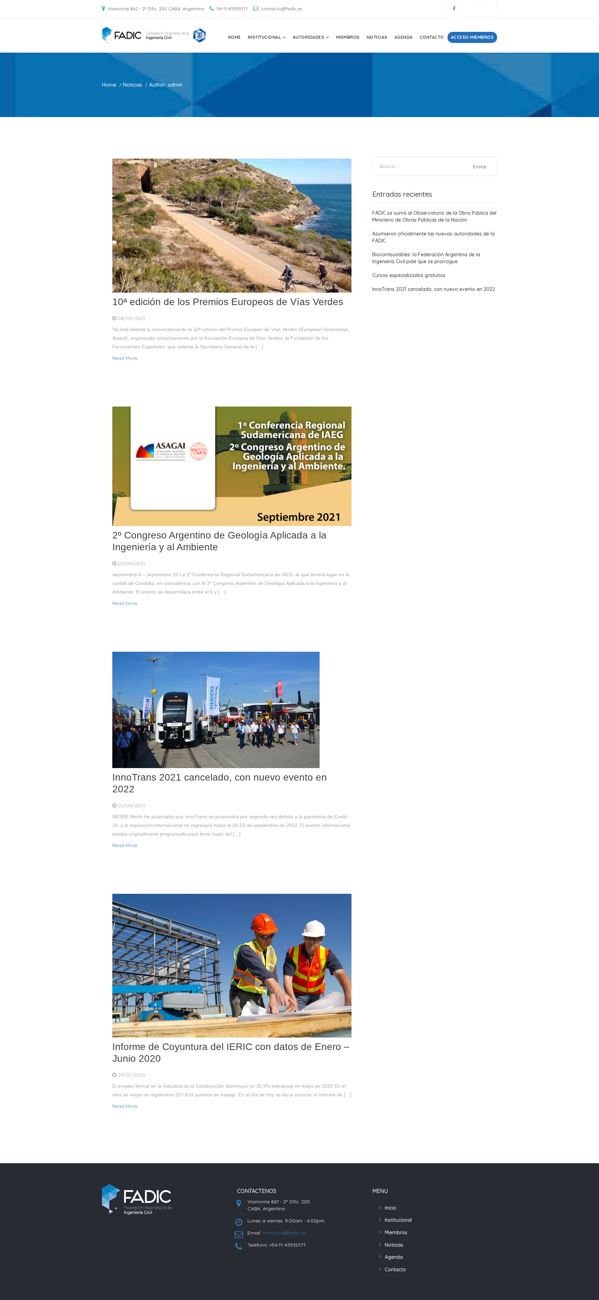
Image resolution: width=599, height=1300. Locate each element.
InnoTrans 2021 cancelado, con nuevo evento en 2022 (433, 289)
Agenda (403, 37)
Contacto (432, 37)
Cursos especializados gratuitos (408, 275)
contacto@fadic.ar (284, 1233)
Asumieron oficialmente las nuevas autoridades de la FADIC (433, 237)
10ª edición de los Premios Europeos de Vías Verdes (227, 301)
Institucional (398, 1220)
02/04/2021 (130, 563)
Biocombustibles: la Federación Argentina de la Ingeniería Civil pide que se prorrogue (426, 258)
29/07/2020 (130, 1075)
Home (234, 37)
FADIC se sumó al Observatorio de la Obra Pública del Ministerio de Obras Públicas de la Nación (434, 216)
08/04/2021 (130, 318)
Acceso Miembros (472, 37)
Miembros (348, 37)
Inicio (390, 1208)
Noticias (377, 37)
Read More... (126, 358)
